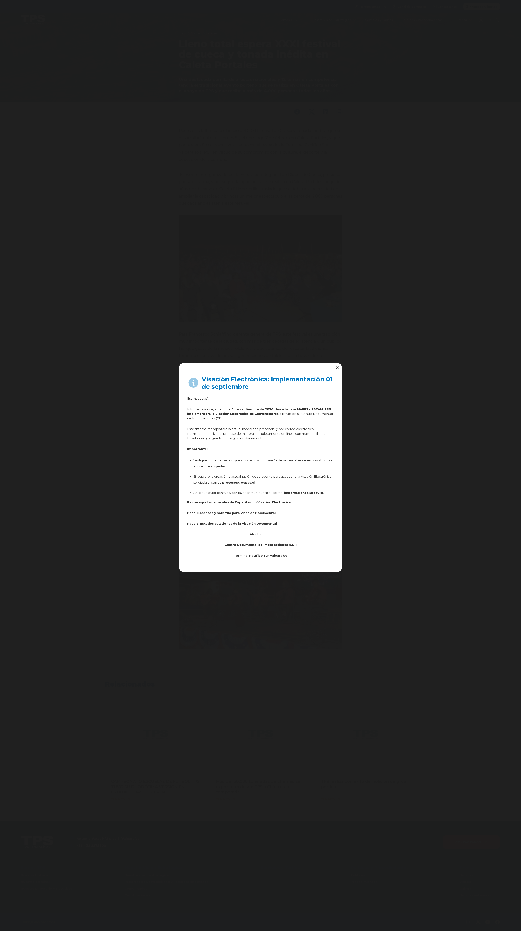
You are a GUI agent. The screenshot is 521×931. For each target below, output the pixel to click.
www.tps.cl (320, 460)
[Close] (337, 367)
